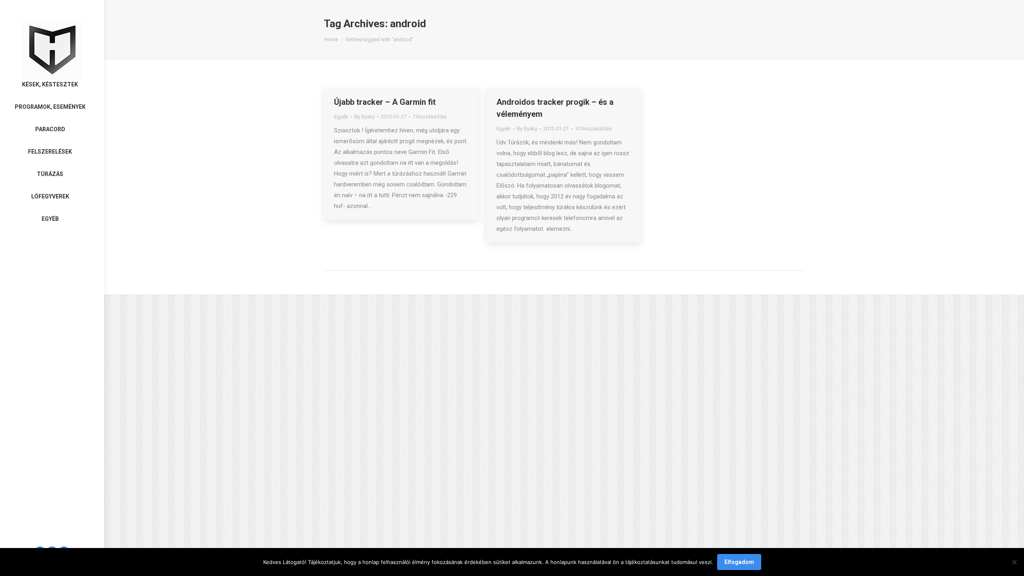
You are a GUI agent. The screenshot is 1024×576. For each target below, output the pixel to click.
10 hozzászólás (593, 129)
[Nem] (1014, 562)
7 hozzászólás (429, 117)
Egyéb (341, 117)
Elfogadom (739, 562)
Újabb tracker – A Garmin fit (385, 102)
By (364, 117)
